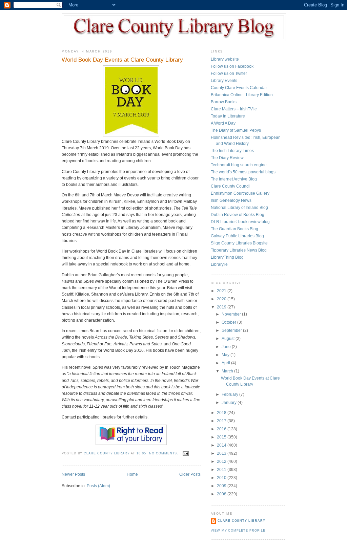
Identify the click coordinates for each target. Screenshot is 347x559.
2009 (222, 485)
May (226, 354)
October (229, 322)
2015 (222, 437)
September (232, 330)
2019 (222, 307)
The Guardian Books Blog (234, 229)
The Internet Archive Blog (234, 179)
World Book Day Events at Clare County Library (122, 60)
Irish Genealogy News (231, 200)
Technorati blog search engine (239, 165)
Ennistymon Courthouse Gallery (240, 193)
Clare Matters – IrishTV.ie (234, 109)
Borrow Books (224, 102)
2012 (222, 461)
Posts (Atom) (98, 485)
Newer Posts (73, 474)
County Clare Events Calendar (239, 87)
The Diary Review (227, 157)
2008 (222, 494)
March (228, 371)
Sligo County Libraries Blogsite (239, 243)
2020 (222, 299)
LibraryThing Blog (227, 257)
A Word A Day (223, 123)
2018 (222, 412)
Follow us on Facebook (232, 66)
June (227, 346)
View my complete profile (238, 530)
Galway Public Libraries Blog (237, 236)
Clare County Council (230, 186)
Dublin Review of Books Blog (237, 214)
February (230, 394)
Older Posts (190, 474)
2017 (222, 420)
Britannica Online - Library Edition (242, 94)
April (226, 363)
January (230, 402)
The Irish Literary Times (232, 150)
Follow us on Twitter (229, 73)
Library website (225, 59)
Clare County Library (241, 520)
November (232, 314)
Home (132, 474)
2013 (222, 453)
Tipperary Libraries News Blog (239, 250)
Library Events (224, 80)
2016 (222, 429)
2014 (222, 445)
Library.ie (219, 264)
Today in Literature (228, 116)
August (229, 338)
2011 (222, 469)
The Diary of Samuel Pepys (236, 130)
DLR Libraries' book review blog (240, 221)
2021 (222, 290)
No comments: (164, 453)
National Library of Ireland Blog (239, 207)
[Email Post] (185, 453)
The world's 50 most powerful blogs (243, 172)
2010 (222, 477)
